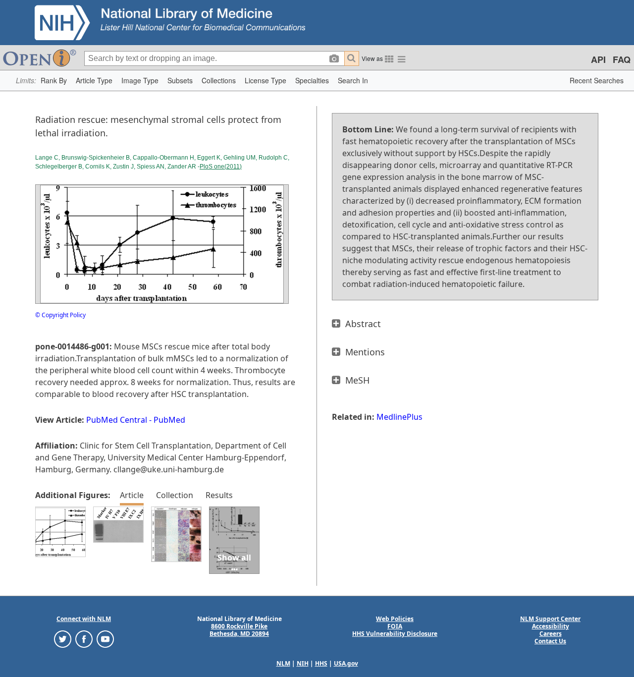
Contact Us (550, 641)
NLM (283, 663)
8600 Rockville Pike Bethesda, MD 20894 (239, 630)
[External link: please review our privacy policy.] (62, 638)
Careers (550, 633)
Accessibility (550, 626)
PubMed (169, 419)
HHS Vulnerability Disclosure (394, 633)
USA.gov (346, 663)
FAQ (622, 59)
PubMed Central (116, 419)
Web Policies (395, 619)
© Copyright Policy (60, 315)
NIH (303, 663)
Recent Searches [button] (597, 80)
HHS (321, 663)
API (598, 59)
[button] (54, 80)
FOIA (394, 626)
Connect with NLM (83, 619)
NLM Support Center (550, 619)
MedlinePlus (399, 416)
